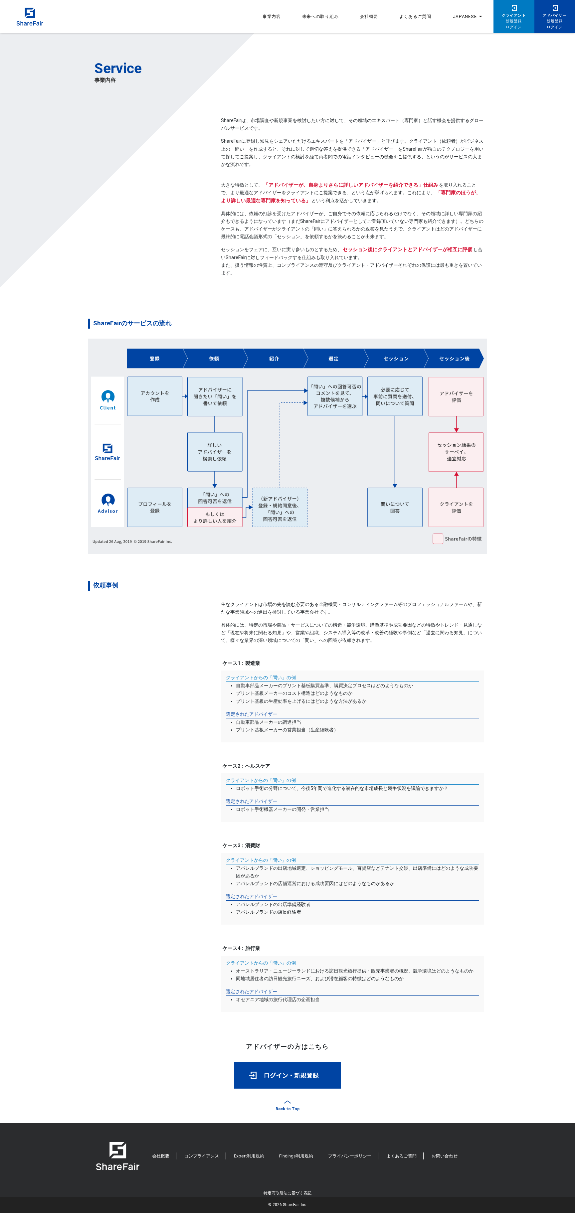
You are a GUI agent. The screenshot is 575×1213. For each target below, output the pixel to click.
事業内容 (272, 16)
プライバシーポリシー (349, 1155)
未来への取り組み (320, 16)
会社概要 (369, 16)
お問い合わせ (445, 1155)
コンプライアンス (201, 1155)
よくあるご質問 (401, 1155)
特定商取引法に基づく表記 (287, 1193)
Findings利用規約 (296, 1155)
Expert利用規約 (249, 1155)
